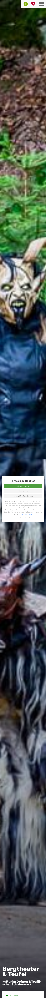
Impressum (15, 518)
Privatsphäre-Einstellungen (23, 496)
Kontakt (31, 518)
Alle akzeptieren (23, 486)
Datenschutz (24, 518)
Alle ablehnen (23, 491)
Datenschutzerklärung (26, 514)
